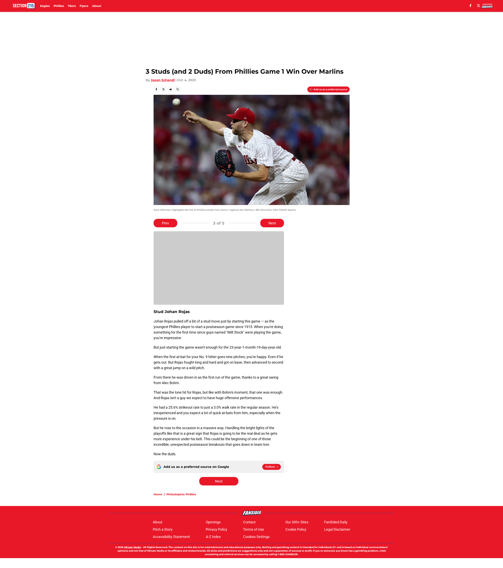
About (96, 6)
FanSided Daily (335, 522)
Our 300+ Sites (296, 522)
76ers (72, 6)
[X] (478, 5)
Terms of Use (253, 529)
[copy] (177, 89)
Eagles (45, 6)
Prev (165, 223)
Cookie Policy (295, 529)
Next (272, 223)
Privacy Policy (216, 529)
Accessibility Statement (171, 537)
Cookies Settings (256, 537)
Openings (213, 522)
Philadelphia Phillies (181, 494)
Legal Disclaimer (337, 529)
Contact (249, 522)
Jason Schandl (163, 80)
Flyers (84, 6)
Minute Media (132, 547)
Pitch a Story (163, 529)
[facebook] (470, 5)
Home (158, 494)
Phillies (59, 6)
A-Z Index (213, 537)
